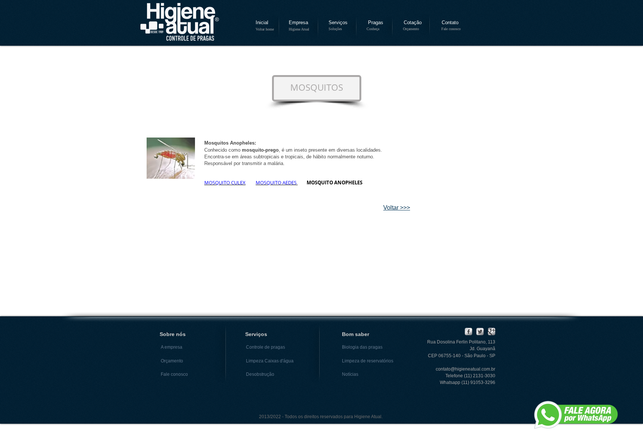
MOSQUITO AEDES (277, 182)
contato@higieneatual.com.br (465, 369)
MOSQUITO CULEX (225, 182)
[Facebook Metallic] (468, 331)
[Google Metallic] (491, 331)
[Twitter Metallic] (480, 331)
